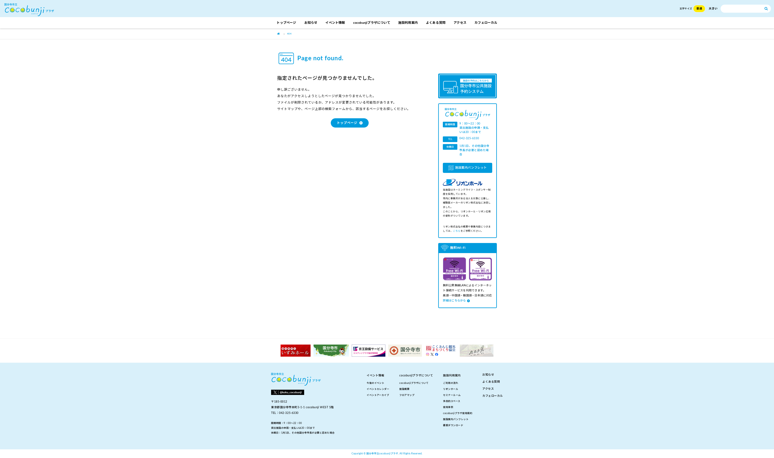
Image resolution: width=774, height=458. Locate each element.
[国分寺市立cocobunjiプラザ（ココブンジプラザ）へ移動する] (278, 34)
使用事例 (448, 407)
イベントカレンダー (378, 389)
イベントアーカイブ (378, 395)
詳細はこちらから (454, 300)
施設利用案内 (408, 22)
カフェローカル (485, 22)
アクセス (460, 22)
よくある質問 (435, 22)
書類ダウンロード (453, 425)
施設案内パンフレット (471, 167)
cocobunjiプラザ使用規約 (457, 413)
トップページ (286, 22)
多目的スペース (451, 401)
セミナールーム (452, 395)
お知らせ (310, 22)
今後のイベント (375, 383)
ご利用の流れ (450, 383)
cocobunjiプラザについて (414, 383)
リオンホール (450, 389)
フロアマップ (406, 395)
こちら (456, 231)
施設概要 (404, 389)
